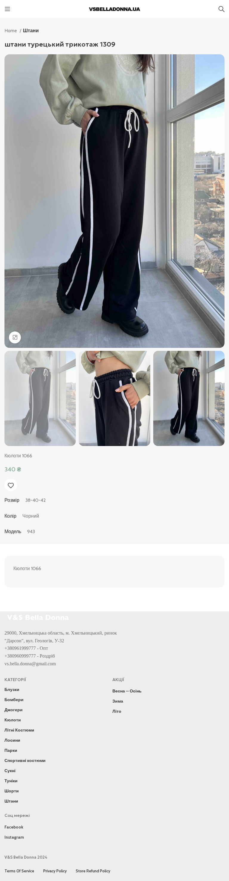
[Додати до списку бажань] (11, 485)
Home (11, 30)
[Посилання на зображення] (38, 617)
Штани (31, 30)
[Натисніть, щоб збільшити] (15, 337)
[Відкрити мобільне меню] (7, 9)
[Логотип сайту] (114, 8)
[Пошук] (222, 9)
